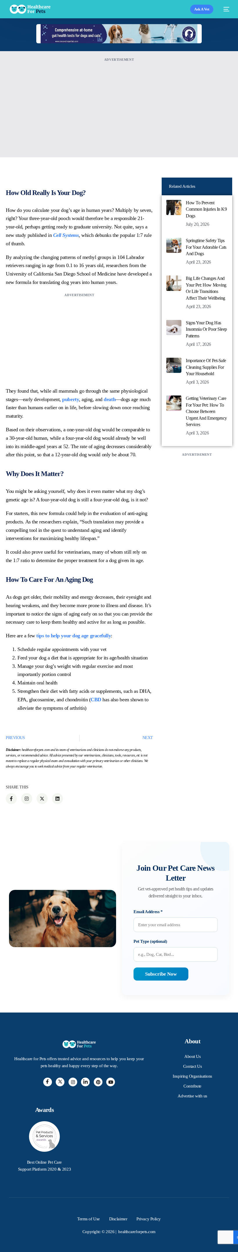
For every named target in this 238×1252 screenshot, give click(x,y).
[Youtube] (110, 1082)
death (110, 399)
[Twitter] (60, 1082)
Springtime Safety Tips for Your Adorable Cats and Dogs (206, 247)
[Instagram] (72, 1082)
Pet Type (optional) (150, 941)
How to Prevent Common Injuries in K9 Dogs (206, 209)
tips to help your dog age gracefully (73, 635)
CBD (96, 699)
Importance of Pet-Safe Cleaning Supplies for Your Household (206, 367)
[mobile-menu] (224, 9)
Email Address (148, 911)
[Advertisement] (119, 103)
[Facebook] (47, 1082)
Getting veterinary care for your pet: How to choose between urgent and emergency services (206, 411)
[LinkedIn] (85, 1082)
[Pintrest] (98, 1082)
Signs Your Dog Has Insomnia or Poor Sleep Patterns (206, 329)
